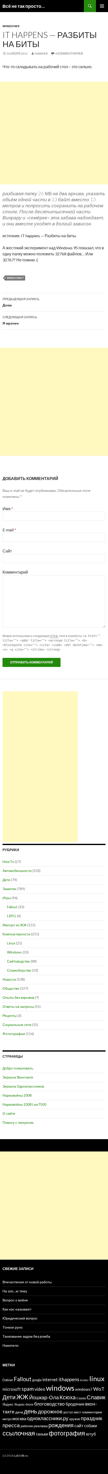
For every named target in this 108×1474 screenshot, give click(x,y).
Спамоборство (19, 970)
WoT (98, 1389)
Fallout (12, 907)
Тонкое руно (13, 1327)
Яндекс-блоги (23, 1404)
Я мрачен (20, 320)
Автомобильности (17, 870)
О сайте (9, 1113)
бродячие (75, 1404)
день (30, 1411)
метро (7, 1419)
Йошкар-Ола (44, 1397)
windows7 (15, 278)
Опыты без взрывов (18, 997)
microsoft (12, 1389)
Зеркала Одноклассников (23, 1086)
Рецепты (10, 1015)
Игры (7, 898)
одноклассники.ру (47, 1418)
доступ (68, 1412)
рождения (61, 1425)
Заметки (9, 889)
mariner (41, 53)
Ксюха (68, 1397)
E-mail (9, 529)
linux (96, 1378)
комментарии (92, 1412)
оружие (74, 1419)
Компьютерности (16, 934)
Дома (21, 302)
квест (77, 1412)
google (37, 1380)
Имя (8, 508)
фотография (67, 1433)
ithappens (69, 1379)
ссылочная (19, 1433)
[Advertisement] (54, 133)
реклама (41, 1426)
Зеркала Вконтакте (18, 1077)
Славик (96, 1397)
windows (60, 1387)
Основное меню (102, 6)
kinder (84, 1380)
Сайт (7, 550)
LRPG (11, 916)
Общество (11, 988)
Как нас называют (17, 1309)
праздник (91, 1418)
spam (28, 1388)
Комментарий (15, 572)
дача (19, 1412)
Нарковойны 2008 (17, 1095)
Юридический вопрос (20, 1318)
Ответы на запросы (18, 1006)
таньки (42, 1433)
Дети (6, 880)
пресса (11, 1425)
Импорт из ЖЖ (15, 925)
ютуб (91, 1434)
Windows (11, 26)
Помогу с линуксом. (18, 1122)
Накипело (11, 1345)
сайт (78, 1425)
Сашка (81, 1398)
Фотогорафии (14, 1033)
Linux (11, 943)
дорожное (50, 1411)
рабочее (27, 1426)
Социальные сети (17, 1024)
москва (19, 1418)
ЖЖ (22, 1397)
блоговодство (49, 1404)
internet (50, 1379)
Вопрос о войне (15, 1300)
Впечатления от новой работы (27, 1282)
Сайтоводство (18, 961)
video (39, 1389)
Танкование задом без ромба (26, 1336)
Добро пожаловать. (18, 1068)
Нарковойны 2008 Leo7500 (24, 1104)
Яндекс (8, 1404)
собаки (90, 1425)
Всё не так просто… (24, 6)
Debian (8, 1380)
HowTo (8, 861)
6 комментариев (69, 53)
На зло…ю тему (15, 1291)
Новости (9, 979)
